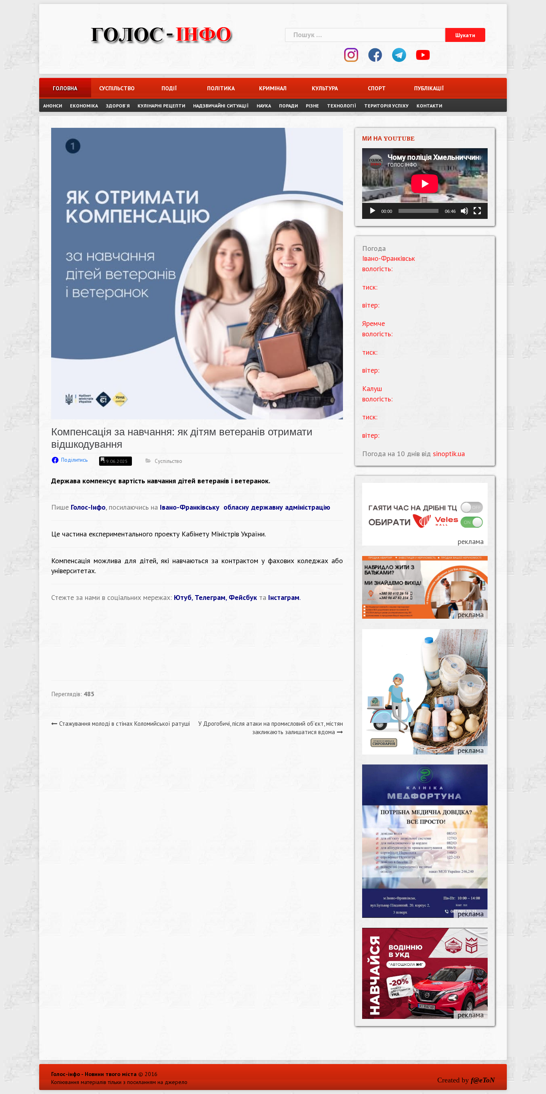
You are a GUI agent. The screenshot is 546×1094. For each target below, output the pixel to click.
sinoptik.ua (449, 453)
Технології (341, 106)
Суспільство (117, 88)
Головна (65, 88)
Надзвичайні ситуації (221, 106)
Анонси (52, 106)
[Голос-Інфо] (161, 33)
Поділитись (74, 460)
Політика (221, 88)
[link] (245, 507)
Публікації (429, 88)
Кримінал (273, 88)
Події (169, 88)
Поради (288, 106)
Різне (312, 106)
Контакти (429, 106)
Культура (325, 88)
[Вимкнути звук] (464, 211)
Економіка (84, 106)
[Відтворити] (373, 211)
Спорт (377, 88)
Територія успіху (386, 106)
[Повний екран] (477, 211)
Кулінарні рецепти (161, 106)
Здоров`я (118, 106)
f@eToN (483, 1080)
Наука (264, 106)
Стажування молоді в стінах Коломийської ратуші (124, 723)
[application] (425, 183)
